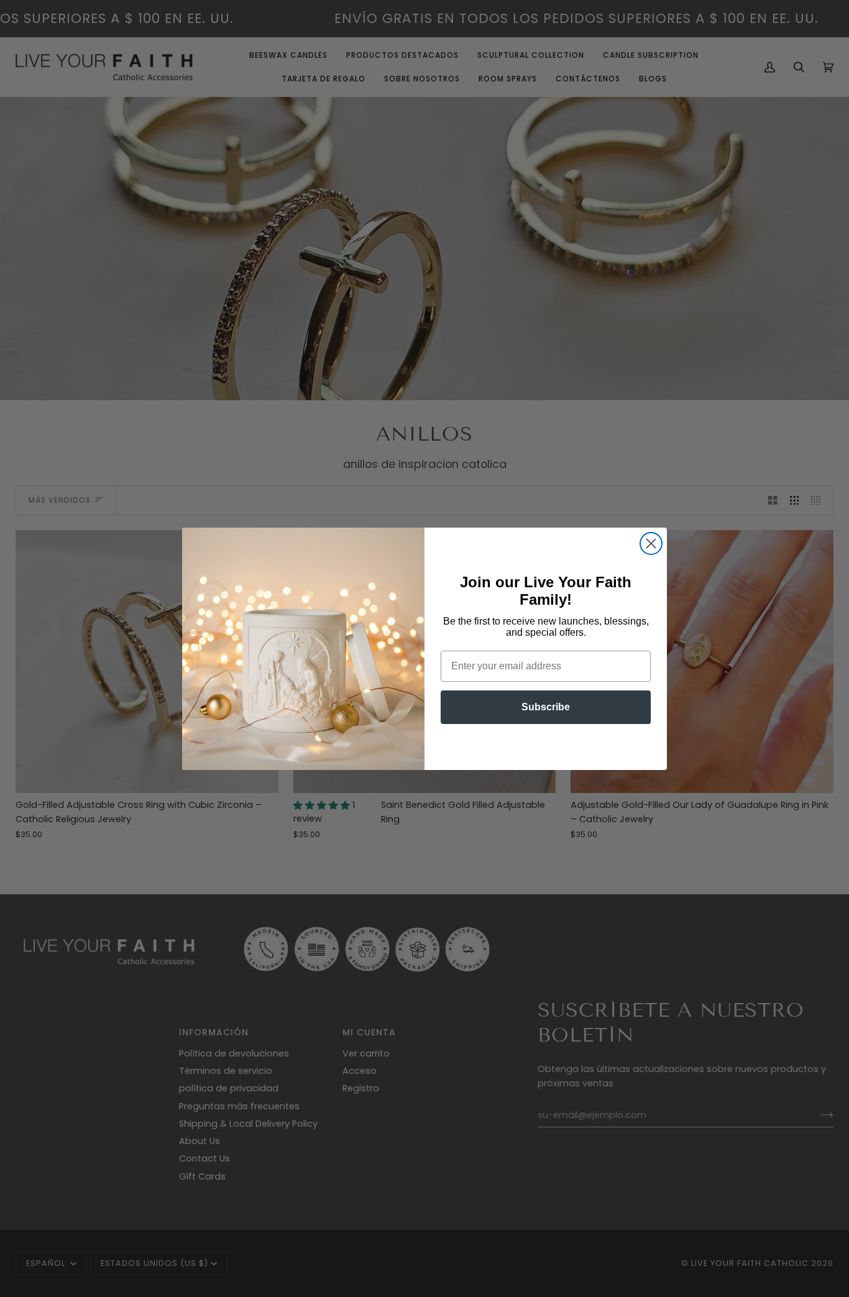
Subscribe (545, 707)
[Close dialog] (651, 543)
